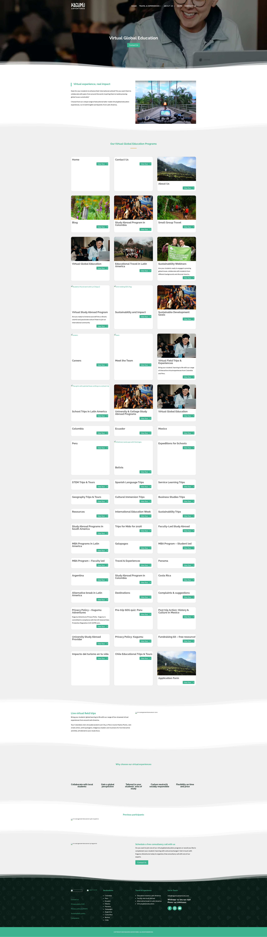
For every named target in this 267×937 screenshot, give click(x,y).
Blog (179, 6)
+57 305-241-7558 (184, 900)
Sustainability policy (78, 913)
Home (134, 6)
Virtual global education (145, 904)
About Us (168, 6)
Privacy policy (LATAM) (79, 909)
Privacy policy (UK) (78, 904)
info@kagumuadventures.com (178, 896)
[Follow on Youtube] (180, 908)
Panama (108, 906)
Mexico (107, 904)
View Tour (101, 164)
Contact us (75, 899)
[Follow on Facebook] (170, 908)
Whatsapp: (172, 900)
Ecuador (108, 901)
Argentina (108, 912)
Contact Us (190, 6)
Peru (106, 898)
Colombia (108, 896)
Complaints (75, 918)
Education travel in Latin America (149, 896)
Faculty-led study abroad (146, 898)
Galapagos (108, 909)
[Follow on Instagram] (175, 908)
